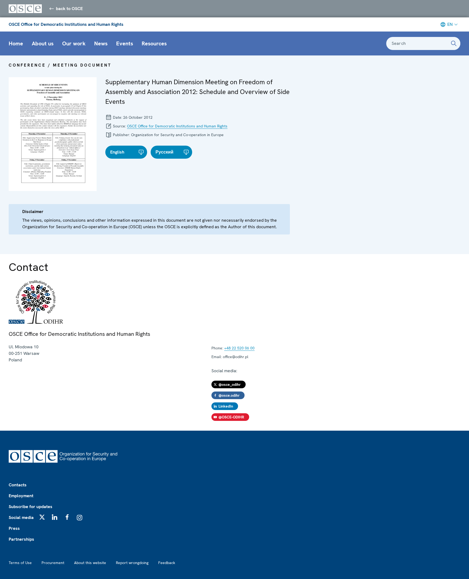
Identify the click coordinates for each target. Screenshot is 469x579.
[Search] (453, 43)
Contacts (18, 485)
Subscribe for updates (30, 506)
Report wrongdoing (132, 562)
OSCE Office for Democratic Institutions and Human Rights (66, 24)
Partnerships (21, 539)
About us (42, 43)
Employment (21, 496)
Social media (21, 517)
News (100, 43)
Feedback (166, 562)
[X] (42, 517)
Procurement (53, 562)
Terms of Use (20, 562)
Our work (73, 43)
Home (16, 43)
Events (124, 43)
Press (14, 528)
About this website (90, 562)
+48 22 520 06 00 (239, 348)
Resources (154, 43)
